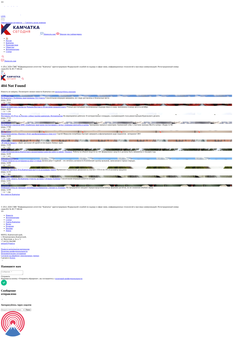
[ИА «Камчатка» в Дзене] (18, 64)
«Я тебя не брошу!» (9, 143)
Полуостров (6, 114)
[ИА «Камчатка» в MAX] (3, 5)
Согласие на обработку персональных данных (20, 256)
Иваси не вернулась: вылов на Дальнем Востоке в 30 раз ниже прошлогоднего (33, 107)
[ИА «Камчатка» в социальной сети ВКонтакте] (10, 5)
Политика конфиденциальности (14, 251)
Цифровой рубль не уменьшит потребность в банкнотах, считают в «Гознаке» (33, 188)
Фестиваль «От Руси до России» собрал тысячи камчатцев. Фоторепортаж (32, 116)
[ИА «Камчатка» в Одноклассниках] (13, 5)
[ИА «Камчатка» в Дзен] (18, 5)
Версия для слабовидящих (71, 34)
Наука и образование (9, 158)
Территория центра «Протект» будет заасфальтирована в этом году (28, 134)
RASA (12, 258)
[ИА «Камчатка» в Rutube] (15, 5)
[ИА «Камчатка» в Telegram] (6, 5)
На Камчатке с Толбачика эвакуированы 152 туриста (23, 98)
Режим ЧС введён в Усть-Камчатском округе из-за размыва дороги (28, 170)
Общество (5, 141)
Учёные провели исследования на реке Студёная (21, 161)
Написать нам (49, 34)
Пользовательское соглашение (13, 253)
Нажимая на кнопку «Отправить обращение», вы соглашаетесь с (41, 279)
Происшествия (7, 96)
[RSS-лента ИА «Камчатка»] (21, 64)
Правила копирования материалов (15, 249)
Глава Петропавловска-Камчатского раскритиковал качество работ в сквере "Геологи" (37, 152)
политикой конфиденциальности (68, 279)
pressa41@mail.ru (8, 243)
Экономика (5, 105)
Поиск (27, 310)
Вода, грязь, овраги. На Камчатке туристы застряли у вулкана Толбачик (30, 179)
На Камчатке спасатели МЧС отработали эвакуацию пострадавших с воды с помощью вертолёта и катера (45, 125)
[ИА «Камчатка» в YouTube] (12, 64)
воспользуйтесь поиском (65, 92)
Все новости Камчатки (10, 194)
